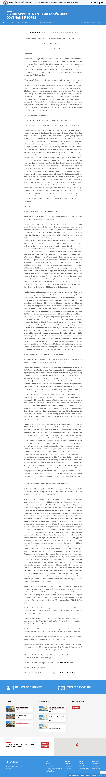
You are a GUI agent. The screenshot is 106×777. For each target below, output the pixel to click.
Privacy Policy (48, 770)
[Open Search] (91, 3)
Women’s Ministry (96, 768)
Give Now (76, 707)
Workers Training (68, 768)
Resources (67, 3)
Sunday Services (68, 765)
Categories (86, 22)
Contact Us (74, 3)
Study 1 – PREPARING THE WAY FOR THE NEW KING (74, 688)
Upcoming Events (83, 765)
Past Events (81, 763)
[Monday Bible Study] (10, 716)
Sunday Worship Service (22, 707)
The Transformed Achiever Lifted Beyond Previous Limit (63, 717)
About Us (41, 3)
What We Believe (49, 765)
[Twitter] (95, 3)
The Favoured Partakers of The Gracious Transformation (63, 726)
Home (35, 3)
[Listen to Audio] (50, 711)
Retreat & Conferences (84, 768)
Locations (54, 3)
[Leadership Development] (10, 724)
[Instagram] (100, 3)
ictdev (44, 32)
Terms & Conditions (49, 771)
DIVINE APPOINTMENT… (45, 23)
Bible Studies (67, 763)
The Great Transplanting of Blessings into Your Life (62, 707)
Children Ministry (95, 763)
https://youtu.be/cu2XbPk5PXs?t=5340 (62, 673)
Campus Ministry (95, 766)
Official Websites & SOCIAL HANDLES (53, 768)
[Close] (104, 775)
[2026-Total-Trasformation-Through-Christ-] (43, 708)
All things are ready (49, 766)
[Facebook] (97, 3)
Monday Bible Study (21, 715)
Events (60, 3)
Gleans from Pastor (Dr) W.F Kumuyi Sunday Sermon (24, 23)
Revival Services (68, 766)
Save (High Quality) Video (65, 663)
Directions (45, 743)
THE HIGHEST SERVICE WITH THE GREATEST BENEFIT (24, 688)
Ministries (95, 761)
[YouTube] (102, 3)
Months (99, 22)
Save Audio (53, 668)
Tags (93, 22)
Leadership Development (22, 722)
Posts (9, 23)
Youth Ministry (95, 765)
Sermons (47, 3)
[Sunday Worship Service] (10, 709)
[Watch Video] (49, 712)
